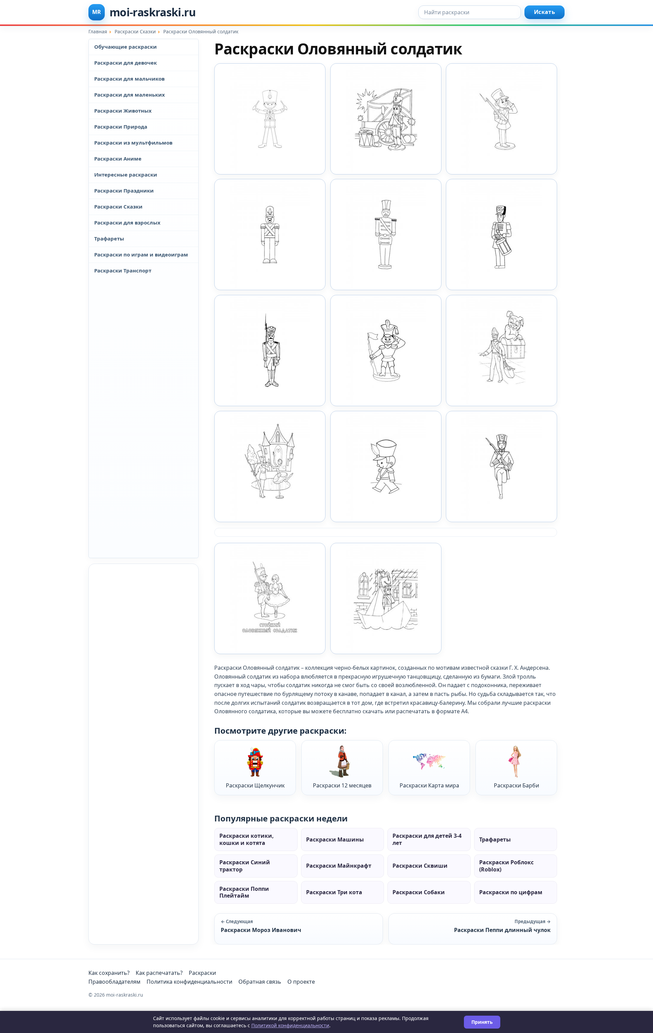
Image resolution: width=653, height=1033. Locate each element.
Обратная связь (259, 981)
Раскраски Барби (516, 785)
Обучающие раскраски (125, 46)
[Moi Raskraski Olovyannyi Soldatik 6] (385, 466)
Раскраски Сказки (118, 206)
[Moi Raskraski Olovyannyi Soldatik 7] (501, 466)
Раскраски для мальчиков (129, 78)
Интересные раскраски (125, 174)
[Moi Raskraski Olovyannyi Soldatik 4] (501, 350)
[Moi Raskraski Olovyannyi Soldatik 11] (501, 118)
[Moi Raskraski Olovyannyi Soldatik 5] (269, 466)
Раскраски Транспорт (122, 270)
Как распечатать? (159, 973)
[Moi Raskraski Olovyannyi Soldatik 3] (385, 350)
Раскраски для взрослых (127, 222)
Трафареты (109, 238)
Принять (482, 1022)
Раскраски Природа (120, 126)
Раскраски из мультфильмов (133, 142)
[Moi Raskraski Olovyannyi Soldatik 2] (269, 350)
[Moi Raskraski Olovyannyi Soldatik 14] (501, 234)
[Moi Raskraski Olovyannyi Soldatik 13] (385, 234)
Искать (544, 12)
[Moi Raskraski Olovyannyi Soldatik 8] (269, 598)
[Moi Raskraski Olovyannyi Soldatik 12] (269, 234)
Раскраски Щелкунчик (255, 785)
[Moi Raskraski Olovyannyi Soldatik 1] (269, 118)
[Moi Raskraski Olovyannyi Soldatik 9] (385, 598)
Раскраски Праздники (124, 190)
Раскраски (202, 973)
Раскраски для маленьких (129, 94)
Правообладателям (114, 981)
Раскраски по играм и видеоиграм (141, 254)
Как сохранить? (109, 973)
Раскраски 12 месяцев (342, 785)
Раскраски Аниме (117, 158)
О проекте (301, 981)
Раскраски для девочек (125, 62)
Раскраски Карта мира (429, 785)
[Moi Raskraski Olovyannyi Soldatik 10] (385, 118)
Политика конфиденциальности (189, 981)
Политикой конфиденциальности (290, 1025)
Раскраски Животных (123, 110)
